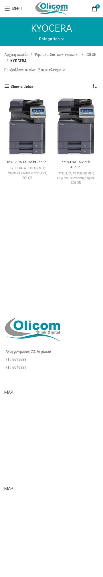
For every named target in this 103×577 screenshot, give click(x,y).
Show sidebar (22, 86)
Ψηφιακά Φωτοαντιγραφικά (57, 54)
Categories (49, 39)
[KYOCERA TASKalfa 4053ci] (76, 126)
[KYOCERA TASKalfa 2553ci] (27, 126)
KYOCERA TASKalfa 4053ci (76, 164)
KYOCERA (16, 168)
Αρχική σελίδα (16, 54)
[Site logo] (51, 8)
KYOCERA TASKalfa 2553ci (27, 161)
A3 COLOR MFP (34, 168)
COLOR (91, 54)
